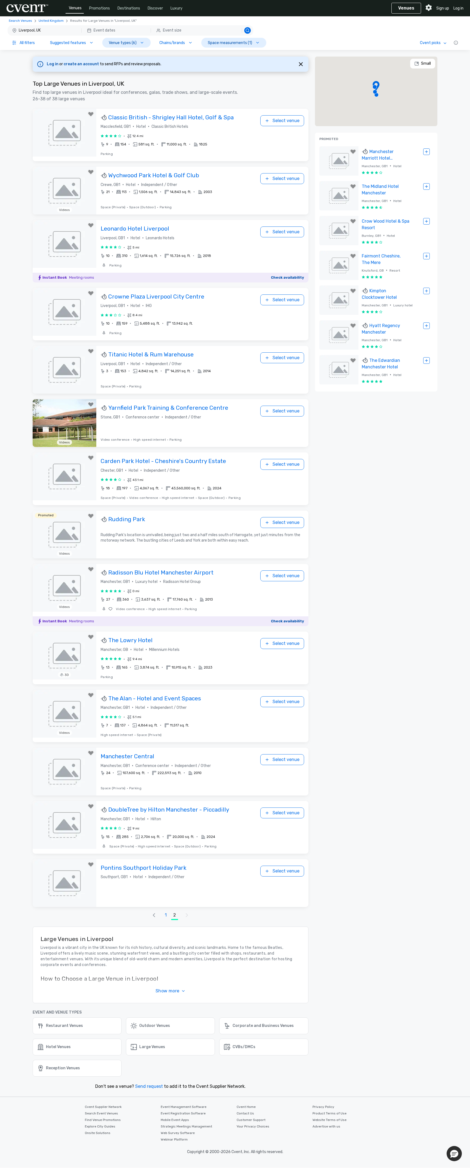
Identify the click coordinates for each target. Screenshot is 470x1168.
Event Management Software (183, 1107)
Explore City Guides (100, 1126)
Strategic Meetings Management (186, 1126)
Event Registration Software (183, 1113)
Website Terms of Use (330, 1120)
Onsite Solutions (97, 1133)
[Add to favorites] (91, 114)
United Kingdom (51, 21)
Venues (75, 8)
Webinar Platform (174, 1139)
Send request (149, 1086)
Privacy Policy (323, 1107)
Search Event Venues (101, 1113)
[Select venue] (426, 151)
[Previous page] (153, 915)
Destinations (129, 8)
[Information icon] (456, 42)
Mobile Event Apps (175, 1120)
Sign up (442, 8)
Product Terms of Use (330, 1113)
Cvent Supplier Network (103, 1107)
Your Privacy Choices (253, 1126)
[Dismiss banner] (301, 64)
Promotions (99, 8)
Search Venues (20, 21)
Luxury (177, 8)
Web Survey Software (178, 1133)
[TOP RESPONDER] (104, 117)
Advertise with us (326, 1126)
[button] (130, 30)
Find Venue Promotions (103, 1120)
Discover (155, 8)
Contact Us (245, 1113)
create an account (82, 64)
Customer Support (251, 1120)
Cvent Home (246, 1107)
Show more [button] (168, 990)
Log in (458, 8)
